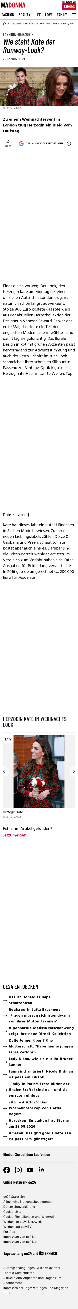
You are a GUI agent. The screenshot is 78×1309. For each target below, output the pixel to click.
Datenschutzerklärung (19, 1207)
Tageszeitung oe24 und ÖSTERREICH (30, 1253)
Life (38, 14)
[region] (39, 777)
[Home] (4, 23)
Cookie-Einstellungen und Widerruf (28, 1217)
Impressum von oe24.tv (20, 1242)
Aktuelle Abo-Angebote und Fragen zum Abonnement (32, 1280)
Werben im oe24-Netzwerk (22, 1222)
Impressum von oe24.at (20, 1237)
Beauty (24, 14)
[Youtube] (30, 1170)
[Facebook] (6, 1170)
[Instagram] (18, 1170)
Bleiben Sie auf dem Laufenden (26, 1154)
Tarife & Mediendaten (18, 1273)
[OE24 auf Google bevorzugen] (68, 143)
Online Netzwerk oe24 (19, 1182)
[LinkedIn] (41, 1170)
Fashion (8, 14)
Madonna (30, 23)
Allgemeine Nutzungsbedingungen (28, 1202)
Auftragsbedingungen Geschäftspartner (31, 1268)
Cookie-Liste (12, 1212)
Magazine (15, 23)
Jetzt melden (14, 835)
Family (62, 14)
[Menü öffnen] (74, 15)
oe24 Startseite (14, 1197)
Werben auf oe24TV (17, 1227)
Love (49, 14)
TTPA (7, 1293)
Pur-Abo (9, 1232)
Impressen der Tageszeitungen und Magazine (35, 1288)
